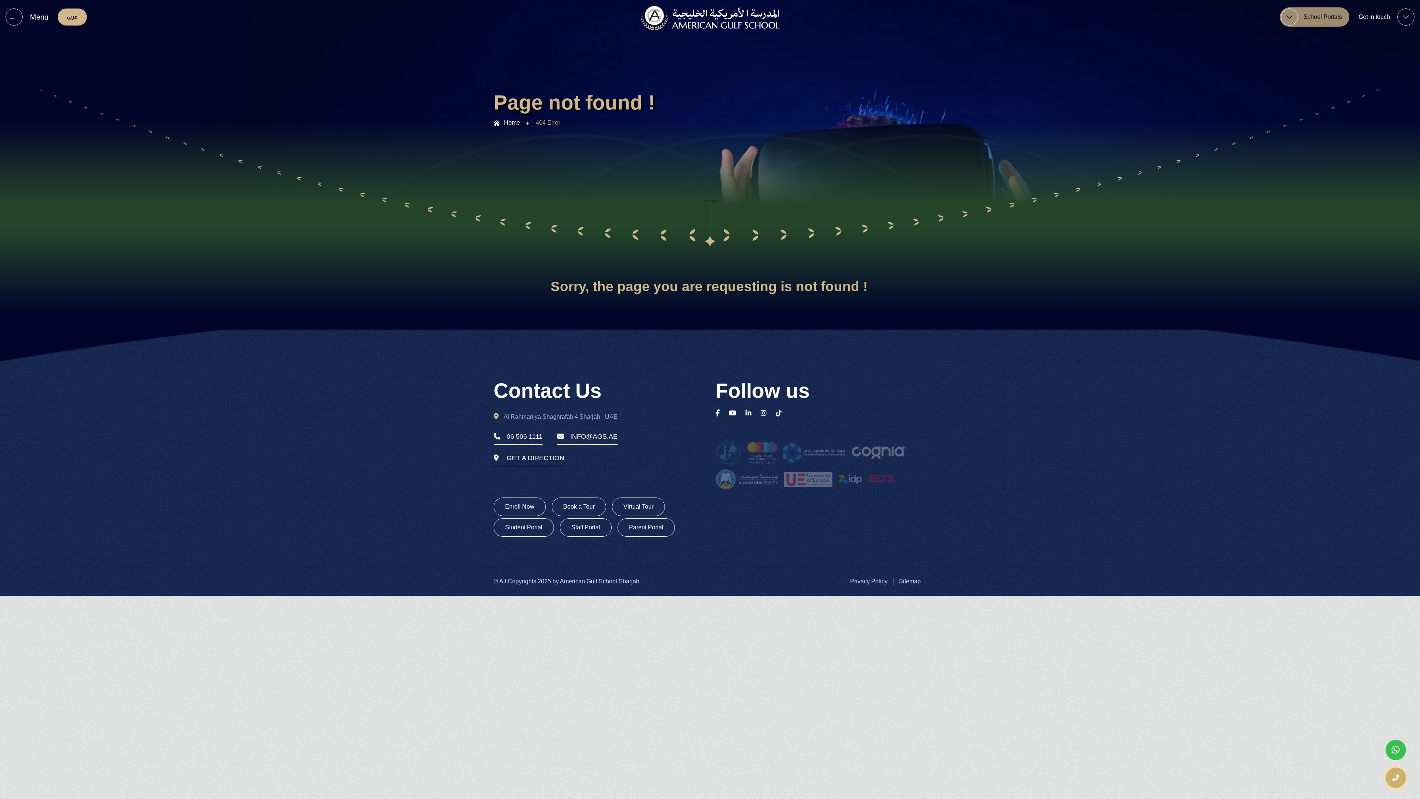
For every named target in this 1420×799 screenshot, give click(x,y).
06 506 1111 (524, 436)
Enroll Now (519, 506)
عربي (72, 17)
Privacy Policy (869, 581)
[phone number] (1396, 778)
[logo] (710, 18)
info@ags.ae (594, 436)
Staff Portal (585, 527)
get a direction (535, 458)
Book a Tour (579, 506)
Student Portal (523, 527)
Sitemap (910, 581)
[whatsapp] (1396, 750)
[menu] (14, 17)
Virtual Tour (638, 506)
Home (512, 122)
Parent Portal (646, 527)
